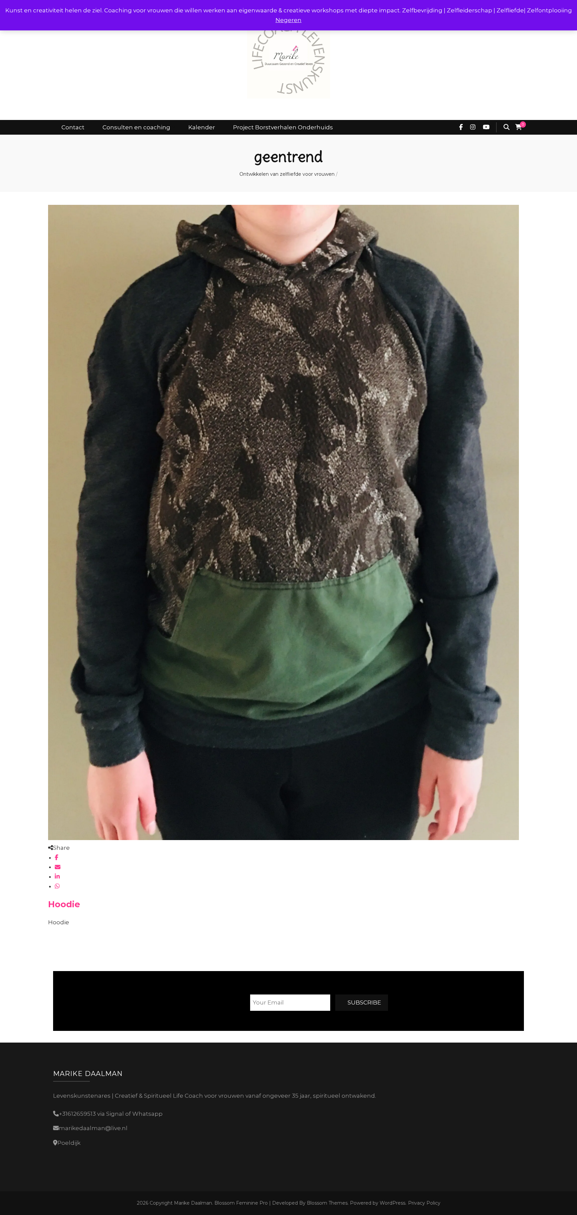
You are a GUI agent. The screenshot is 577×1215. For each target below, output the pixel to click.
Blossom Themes (327, 1203)
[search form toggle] (507, 127)
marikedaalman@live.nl (93, 1128)
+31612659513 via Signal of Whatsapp (111, 1113)
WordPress (392, 1203)
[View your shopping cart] (518, 127)
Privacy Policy (424, 1203)
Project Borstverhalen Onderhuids (283, 127)
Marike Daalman (193, 1203)
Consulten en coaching (136, 127)
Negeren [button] (288, 20)
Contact (72, 127)
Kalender (201, 127)
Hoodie (64, 904)
